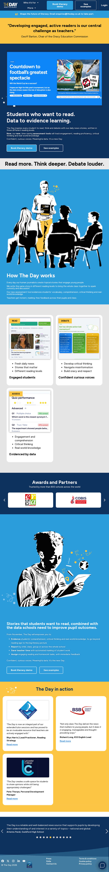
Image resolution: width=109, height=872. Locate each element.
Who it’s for (29, 2)
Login (103, 5)
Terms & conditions (87, 859)
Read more (12, 744)
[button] (31, 2)
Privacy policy (85, 864)
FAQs (48, 861)
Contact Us (51, 864)
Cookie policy (85, 861)
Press (48, 859)
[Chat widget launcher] (102, 865)
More (30, 7)
